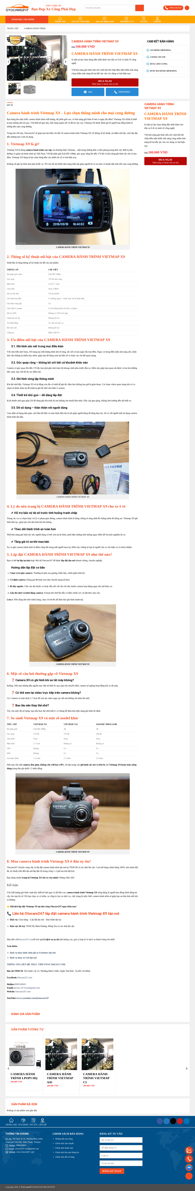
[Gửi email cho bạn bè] (173, 1121)
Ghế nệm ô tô (126, 21)
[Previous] (8, 61)
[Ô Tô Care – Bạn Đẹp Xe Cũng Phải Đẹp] (17, 8)
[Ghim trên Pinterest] (180, 1121)
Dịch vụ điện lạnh (105, 21)
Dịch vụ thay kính (81, 21)
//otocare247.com (23, 991)
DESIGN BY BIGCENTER (43, 1187)
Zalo (90, 92)
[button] (187, 8)
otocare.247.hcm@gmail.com (26, 988)
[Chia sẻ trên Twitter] (166, 1121)
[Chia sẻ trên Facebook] (160, 1121)
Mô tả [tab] (10, 105)
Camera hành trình (34, 28)
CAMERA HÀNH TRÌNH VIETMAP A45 (60, 1078)
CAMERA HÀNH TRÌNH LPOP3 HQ (24, 1076)
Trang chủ (60, 21)
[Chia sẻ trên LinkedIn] (186, 1121)
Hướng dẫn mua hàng (64, 1139)
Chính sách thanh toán (64, 1148)
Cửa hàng (23, 1125)
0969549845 (124, 92)
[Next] (65, 61)
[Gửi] (139, 8)
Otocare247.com (24, 977)
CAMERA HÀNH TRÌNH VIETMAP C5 (96, 1078)
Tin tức (143, 21)
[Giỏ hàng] (189, 1175)
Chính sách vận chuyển (64, 1143)
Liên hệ (157, 21)
